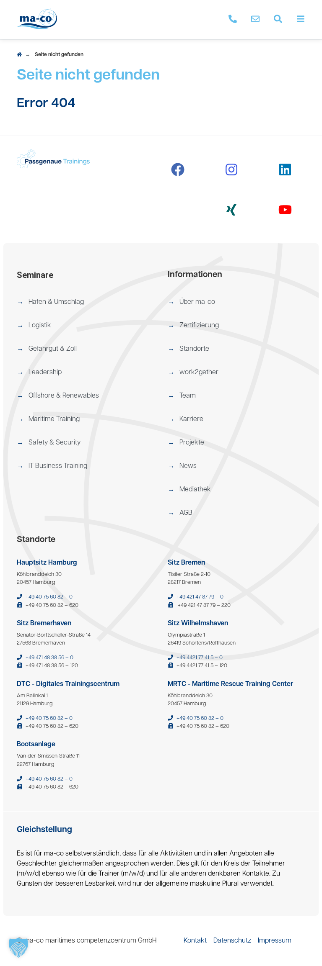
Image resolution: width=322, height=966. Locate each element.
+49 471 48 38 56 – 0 (49, 657)
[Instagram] (231, 169)
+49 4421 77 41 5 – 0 (200, 657)
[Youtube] (285, 210)
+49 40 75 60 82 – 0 (49, 597)
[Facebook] (178, 169)
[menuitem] (85, 302)
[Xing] (231, 210)
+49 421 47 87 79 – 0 (200, 597)
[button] (85, 302)
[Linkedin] (285, 169)
